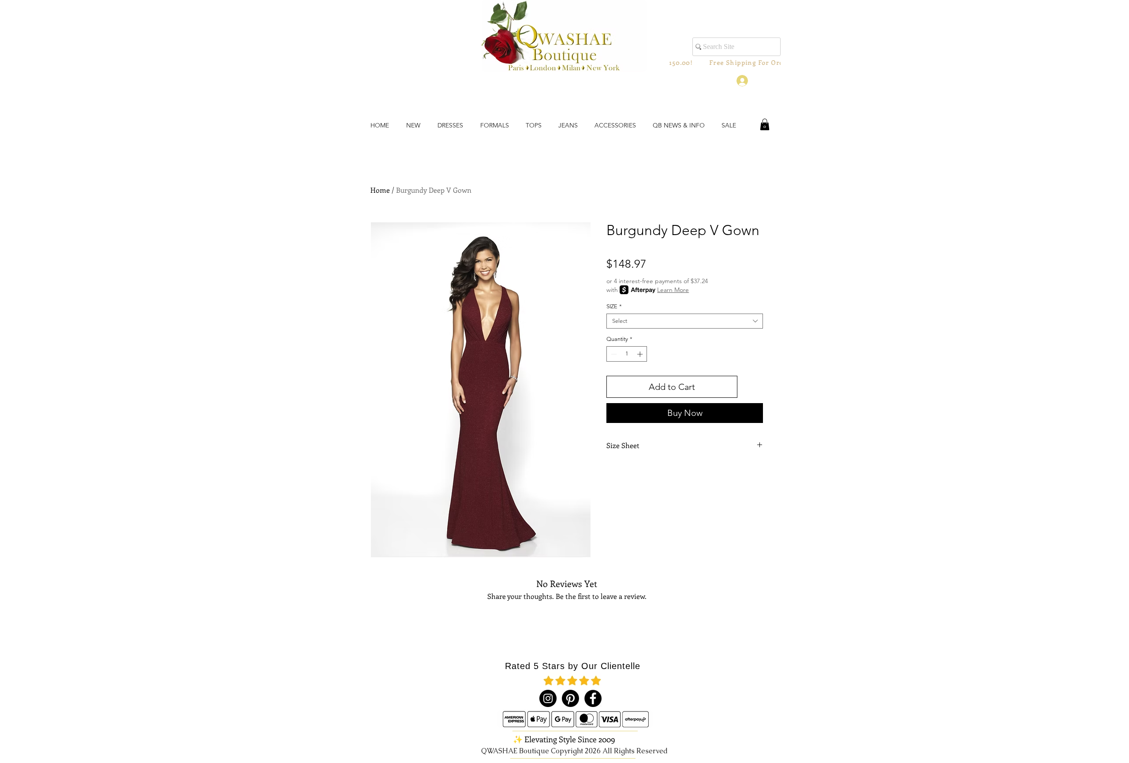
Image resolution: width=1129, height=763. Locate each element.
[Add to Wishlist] (752, 387)
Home (380, 189)
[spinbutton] (627, 354)
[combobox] (684, 321)
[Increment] (641, 354)
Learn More (673, 290)
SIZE (614, 306)
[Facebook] (593, 698)
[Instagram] (548, 698)
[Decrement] (613, 354)
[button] (765, 124)
